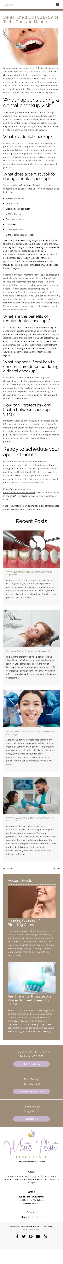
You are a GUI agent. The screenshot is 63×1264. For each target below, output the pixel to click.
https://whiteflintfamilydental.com (19, 492)
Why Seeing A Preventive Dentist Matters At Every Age (31, 733)
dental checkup (29, 68)
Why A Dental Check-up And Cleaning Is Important (29, 573)
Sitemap (37, 1229)
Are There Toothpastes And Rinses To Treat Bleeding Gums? (30, 1000)
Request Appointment (31, 1091)
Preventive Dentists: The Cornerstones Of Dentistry (30, 819)
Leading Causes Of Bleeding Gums (23, 923)
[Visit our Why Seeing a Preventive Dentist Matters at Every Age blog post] (31, 708)
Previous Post (8, 868)
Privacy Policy (28, 1229)
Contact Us (31, 1119)
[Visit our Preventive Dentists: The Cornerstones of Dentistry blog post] (31, 795)
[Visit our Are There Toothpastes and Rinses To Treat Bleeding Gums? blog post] (32, 993)
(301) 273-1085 (18, 495)
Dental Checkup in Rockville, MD (26, 509)
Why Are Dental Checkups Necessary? (28, 651)
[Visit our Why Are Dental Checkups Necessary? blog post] (31, 628)
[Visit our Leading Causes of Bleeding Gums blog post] (32, 917)
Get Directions (31, 1064)
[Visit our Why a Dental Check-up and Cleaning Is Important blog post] (31, 549)
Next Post (55, 868)
